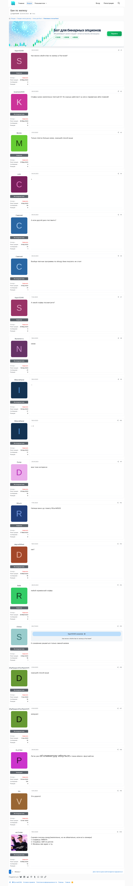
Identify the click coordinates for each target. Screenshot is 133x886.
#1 (121, 50)
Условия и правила (29, 882)
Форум (29, 3)
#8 (121, 338)
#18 (121, 749)
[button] (46, 3)
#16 (121, 667)
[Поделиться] (118, 50)
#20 (121, 832)
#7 (121, 297)
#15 (121, 626)
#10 (121, 420)
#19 (121, 790)
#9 (121, 379)
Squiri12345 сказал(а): (75, 634)
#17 (121, 708)
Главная (21, 3)
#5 (121, 214)
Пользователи (40, 3)
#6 (121, 256)
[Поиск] (119, 3)
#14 (121, 585)
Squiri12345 (15, 13)
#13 (121, 544)
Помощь (61, 882)
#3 (121, 132)
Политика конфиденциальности (46, 882)
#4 (121, 173)
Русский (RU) (17, 882)
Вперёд (17, 872)
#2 (121, 91)
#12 (121, 502)
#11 (121, 461)
